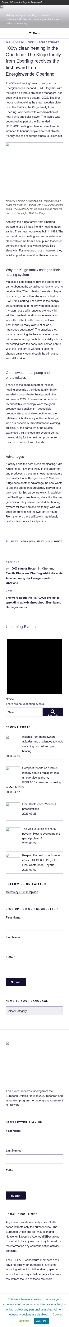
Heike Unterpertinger (43, 42)
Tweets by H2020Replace (22, 892)
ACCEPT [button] (41, 1321)
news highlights (50, 541)
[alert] (34, 669)
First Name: (13, 917)
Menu (36, 33)
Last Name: (13, 937)
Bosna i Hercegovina (50, 2)
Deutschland (61, 2)
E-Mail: (10, 957)
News (15, 541)
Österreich (45, 2)
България (56, 2)
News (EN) (28, 541)
